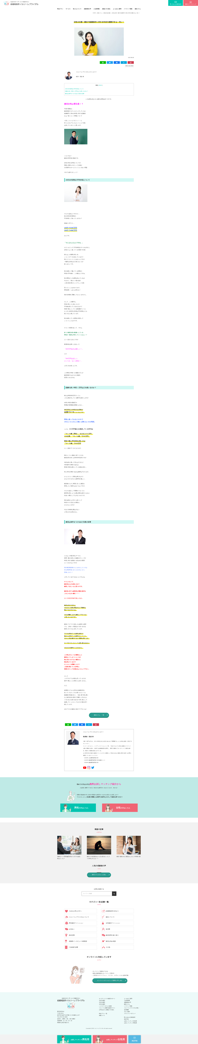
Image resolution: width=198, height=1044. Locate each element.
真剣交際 (72, 935)
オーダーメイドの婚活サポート (107, 998)
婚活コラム (138, 9)
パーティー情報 (128, 9)
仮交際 (108, 929)
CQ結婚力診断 (73, 947)
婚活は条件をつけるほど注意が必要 (74, 93)
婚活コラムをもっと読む (99, 874)
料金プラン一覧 (103, 1013)
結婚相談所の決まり (112, 911)
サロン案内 (127, 1011)
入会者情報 (97, 9)
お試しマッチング (80, 1039)
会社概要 (126, 1010)
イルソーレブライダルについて (79, 917)
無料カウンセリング (190, 4)
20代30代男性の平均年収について (74, 89)
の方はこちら (81, 807)
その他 (108, 947)
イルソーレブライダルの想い (131, 1008)
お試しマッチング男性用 (130, 1023)
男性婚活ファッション (76, 923)
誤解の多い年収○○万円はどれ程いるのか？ (76, 91)
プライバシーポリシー (130, 1013)
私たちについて (77, 9)
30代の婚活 (102, 1002)
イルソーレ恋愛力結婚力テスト (107, 1008)
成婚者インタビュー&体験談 (78, 941)
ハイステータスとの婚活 (105, 1006)
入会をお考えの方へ (75, 911)
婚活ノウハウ (110, 917)
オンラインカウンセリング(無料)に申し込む (109, 980)
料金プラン (60, 9)
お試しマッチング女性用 (130, 1021)
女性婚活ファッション (113, 923)
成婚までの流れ (106, 9)
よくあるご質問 (117, 9)
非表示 (100, 85)
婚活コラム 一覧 (99, 715)
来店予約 (126, 1019)
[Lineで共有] (103, 62)
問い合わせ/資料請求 (175, 4)
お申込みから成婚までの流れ (106, 1010)
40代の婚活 (102, 1004)
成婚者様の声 (87, 9)
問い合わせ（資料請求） (130, 1017)
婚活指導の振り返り (112, 935)
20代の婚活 (102, 1000)
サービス (68, 9)
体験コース (102, 1015)
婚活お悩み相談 (129, 66)
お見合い (72, 929)
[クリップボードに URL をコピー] (131, 62)
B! (123, 63)
